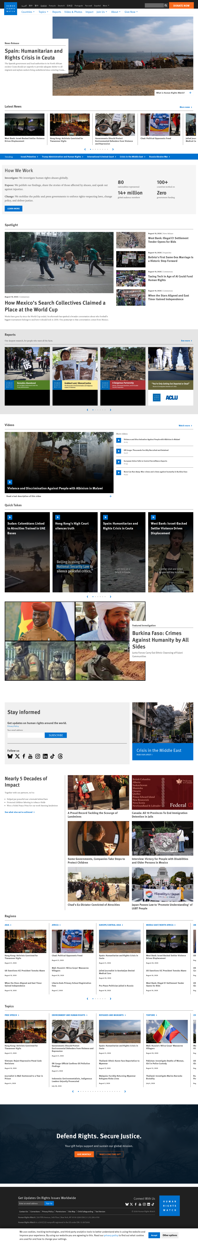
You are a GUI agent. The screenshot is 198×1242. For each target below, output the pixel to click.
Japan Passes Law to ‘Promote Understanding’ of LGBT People (162, 906)
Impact (89, 12)
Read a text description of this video (23, 496)
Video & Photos (73, 12)
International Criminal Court (100, 156)
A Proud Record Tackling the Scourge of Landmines (93, 815)
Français (52, 5)
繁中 (37, 5)
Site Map (71, 1211)
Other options (170, 1235)
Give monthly (84, 1154)
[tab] (90, 149)
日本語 (69, 5)
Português (79, 5)
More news (185, 106)
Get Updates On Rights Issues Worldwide (47, 1198)
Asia (7, 924)
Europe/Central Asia (110, 924)
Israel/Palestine (28, 156)
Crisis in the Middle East (131, 156)
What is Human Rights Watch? (170, 92)
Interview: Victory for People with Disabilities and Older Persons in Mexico (160, 860)
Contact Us (23, 1211)
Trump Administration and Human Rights (61, 156)
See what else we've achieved (18, 812)
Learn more (13, 208)
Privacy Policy (13, 726)
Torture (150, 1015)
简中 (31, 5)
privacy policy (111, 1235)
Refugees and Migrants (111, 1015)
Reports (56, 12)
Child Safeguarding (85, 1211)
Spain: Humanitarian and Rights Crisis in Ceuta (34, 54)
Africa (55, 924)
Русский (88, 5)
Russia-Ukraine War (158, 156)
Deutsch (61, 5)
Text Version (100, 1211)
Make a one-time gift (110, 1154)
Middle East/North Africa (159, 924)
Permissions (61, 1211)
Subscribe (56, 735)
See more (185, 340)
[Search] (166, 5)
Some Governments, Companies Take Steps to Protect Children (96, 860)
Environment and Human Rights (68, 1015)
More (107, 5)
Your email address (15, 730)
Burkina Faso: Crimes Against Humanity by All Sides (160, 639)
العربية (24, 5)
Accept (154, 1235)
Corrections (35, 1211)
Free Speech (11, 1015)
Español (97, 5)
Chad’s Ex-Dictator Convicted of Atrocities (94, 904)
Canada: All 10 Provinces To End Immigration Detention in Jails (159, 815)
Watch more (184, 425)
